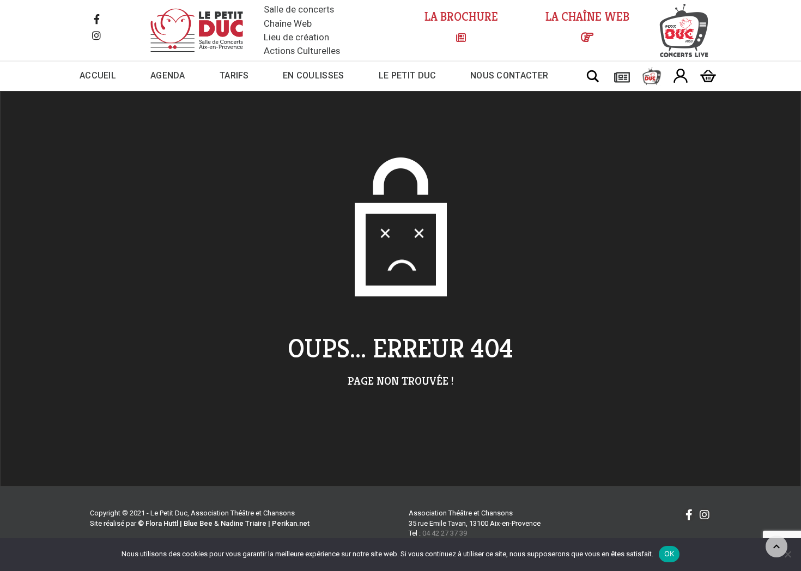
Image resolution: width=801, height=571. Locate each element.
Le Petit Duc (407, 75)
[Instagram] (96, 36)
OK (669, 553)
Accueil (98, 75)
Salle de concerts (299, 9)
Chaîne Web (288, 23)
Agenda (167, 75)
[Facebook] (96, 20)
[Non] (787, 554)
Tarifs (234, 75)
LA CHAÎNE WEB (587, 16)
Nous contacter (509, 75)
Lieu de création (296, 37)
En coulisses (313, 75)
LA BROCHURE (461, 16)
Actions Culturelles (302, 50)
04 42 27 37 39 (444, 533)
